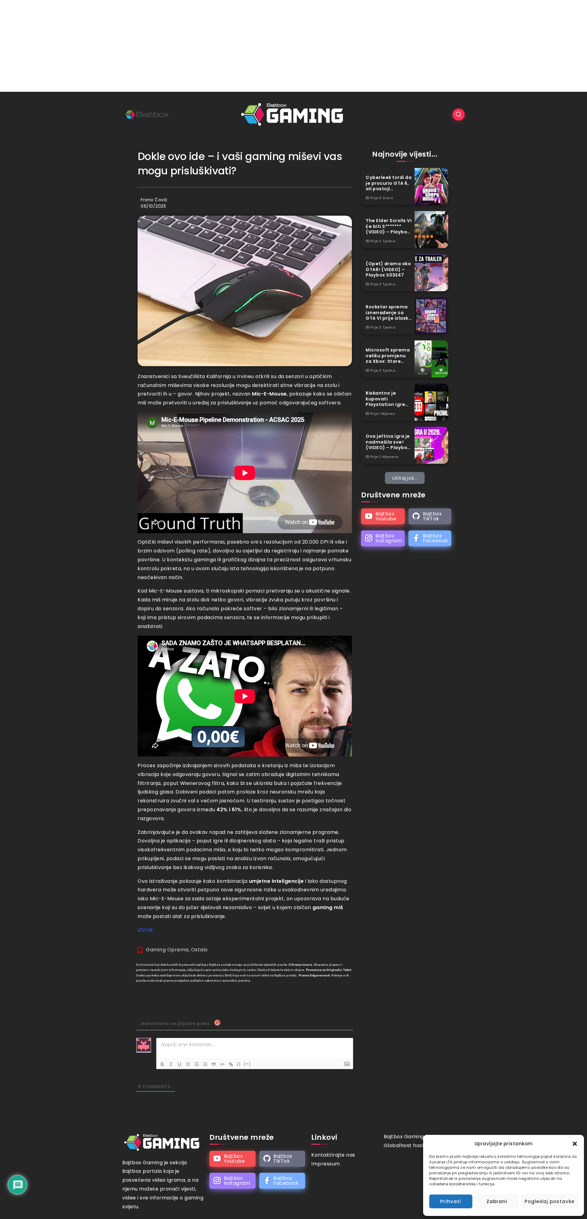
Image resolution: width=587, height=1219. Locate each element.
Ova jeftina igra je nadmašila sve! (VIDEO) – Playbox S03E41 (388, 442)
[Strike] (188, 1064)
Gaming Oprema (167, 949)
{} (239, 1063)
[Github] (430, 516)
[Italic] (171, 1064)
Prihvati (450, 1201)
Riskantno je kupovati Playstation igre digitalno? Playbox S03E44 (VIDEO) (389, 398)
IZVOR (145, 930)
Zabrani (496, 1201)
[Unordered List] (205, 1064)
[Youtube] (382, 516)
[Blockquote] (213, 1064)
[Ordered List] (196, 1064)
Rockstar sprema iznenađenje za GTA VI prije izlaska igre (389, 312)
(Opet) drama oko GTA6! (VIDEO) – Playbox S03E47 (388, 269)
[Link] (231, 1064)
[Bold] (162, 1064)
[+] (247, 1063)
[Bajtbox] (293, 113)
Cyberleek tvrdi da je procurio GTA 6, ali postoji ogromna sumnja (389, 183)
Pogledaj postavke (549, 1201)
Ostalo (199, 949)
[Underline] (179, 1064)
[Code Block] (222, 1064)
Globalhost (398, 1145)
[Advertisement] (293, 46)
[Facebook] (430, 538)
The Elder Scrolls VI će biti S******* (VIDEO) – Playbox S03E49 (389, 226)
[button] (575, 1144)
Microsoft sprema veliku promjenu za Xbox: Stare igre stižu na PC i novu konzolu (388, 355)
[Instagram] (382, 538)
